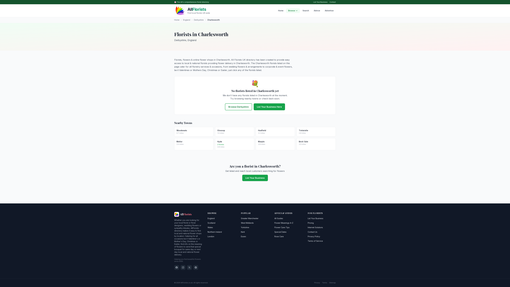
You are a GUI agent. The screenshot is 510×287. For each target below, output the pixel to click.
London (211, 236)
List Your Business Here (269, 106)
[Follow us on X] (189, 267)
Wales (210, 227)
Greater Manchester (249, 218)
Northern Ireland (215, 232)
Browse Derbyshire (238, 106)
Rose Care (279, 236)
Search (306, 10)
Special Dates (280, 232)
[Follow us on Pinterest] (195, 267)
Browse (291, 10)
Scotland (211, 223)
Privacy (317, 283)
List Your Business (320, 2)
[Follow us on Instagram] (183, 267)
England (211, 218)
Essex (243, 236)
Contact (333, 2)
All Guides (278, 218)
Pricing (311, 223)
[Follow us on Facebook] (176, 267)
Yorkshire (245, 227)
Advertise (329, 10)
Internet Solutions (315, 227)
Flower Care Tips (282, 227)
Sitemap (332, 283)
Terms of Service (315, 241)
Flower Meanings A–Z (283, 223)
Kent (243, 232)
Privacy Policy (314, 236)
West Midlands (247, 223)
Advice (317, 10)
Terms (324, 283)
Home (280, 10)
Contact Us (312, 232)
